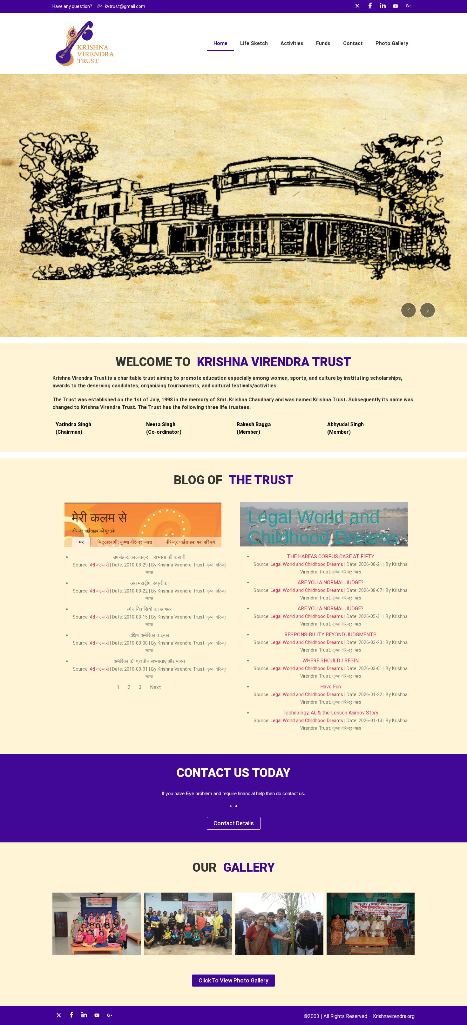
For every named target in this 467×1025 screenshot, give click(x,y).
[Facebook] (370, 6)
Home (220, 43)
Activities (292, 43)
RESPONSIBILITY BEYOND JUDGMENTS (330, 635)
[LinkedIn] (383, 6)
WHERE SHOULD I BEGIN (330, 661)
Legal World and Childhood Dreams (307, 564)
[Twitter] (357, 6)
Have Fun (330, 687)
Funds (323, 43)
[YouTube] (395, 6)
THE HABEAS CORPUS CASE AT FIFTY (330, 556)
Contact (353, 43)
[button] (408, 310)
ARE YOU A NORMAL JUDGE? (330, 582)
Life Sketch (254, 43)
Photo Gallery (392, 43)
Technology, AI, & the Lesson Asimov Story (330, 713)
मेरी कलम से (99, 565)
